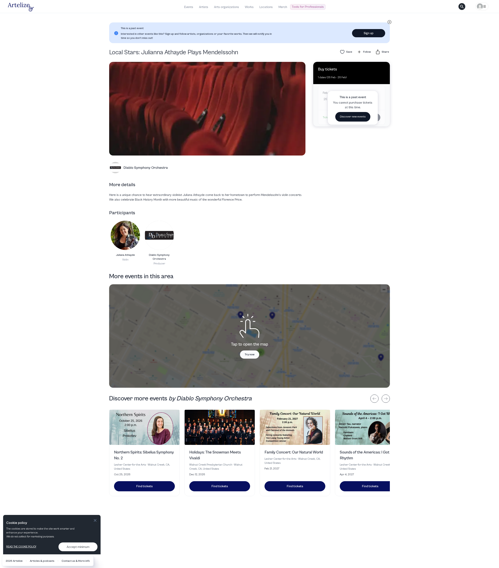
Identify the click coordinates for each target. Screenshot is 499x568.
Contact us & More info (76, 561)
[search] (461, 6)
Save (349, 51)
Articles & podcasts (42, 561)
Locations (266, 7)
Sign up (368, 33)
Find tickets (144, 486)
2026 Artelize (14, 561)
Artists (203, 7)
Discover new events (353, 116)
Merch (283, 7)
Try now (249, 354)
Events (188, 7)
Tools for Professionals (308, 7)
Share (385, 51)
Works (249, 7)
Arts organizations (226, 7)
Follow (367, 51)
